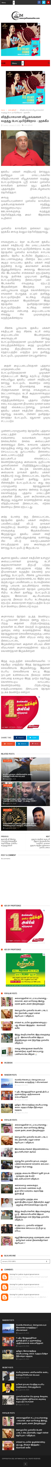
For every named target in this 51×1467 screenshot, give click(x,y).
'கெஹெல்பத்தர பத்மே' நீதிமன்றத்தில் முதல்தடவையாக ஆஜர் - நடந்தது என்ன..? (19, 800)
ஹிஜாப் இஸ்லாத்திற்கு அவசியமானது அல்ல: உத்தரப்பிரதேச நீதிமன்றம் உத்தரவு (31, 1107)
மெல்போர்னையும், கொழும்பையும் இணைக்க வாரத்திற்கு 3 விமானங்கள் (31, 1081)
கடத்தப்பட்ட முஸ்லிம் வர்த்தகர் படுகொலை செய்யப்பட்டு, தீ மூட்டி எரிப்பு (30, 1228)
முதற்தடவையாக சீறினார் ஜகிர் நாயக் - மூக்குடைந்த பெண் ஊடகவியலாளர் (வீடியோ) (32, 1176)
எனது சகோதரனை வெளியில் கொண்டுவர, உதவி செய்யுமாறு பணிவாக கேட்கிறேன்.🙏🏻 (29, 1051)
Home (3, 63)
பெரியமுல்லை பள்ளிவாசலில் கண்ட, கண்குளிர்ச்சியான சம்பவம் (18, 775)
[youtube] (48, 2)
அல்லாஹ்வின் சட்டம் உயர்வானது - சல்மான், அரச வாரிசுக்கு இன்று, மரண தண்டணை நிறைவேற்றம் (31, 1001)
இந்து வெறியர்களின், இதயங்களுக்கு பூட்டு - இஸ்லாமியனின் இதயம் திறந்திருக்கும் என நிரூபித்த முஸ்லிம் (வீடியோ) (32, 1038)
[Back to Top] (25, 1464)
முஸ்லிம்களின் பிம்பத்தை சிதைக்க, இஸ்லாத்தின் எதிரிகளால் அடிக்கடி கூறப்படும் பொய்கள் (32, 1399)
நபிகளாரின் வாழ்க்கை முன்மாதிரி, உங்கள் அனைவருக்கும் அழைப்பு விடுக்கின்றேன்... (20, 825)
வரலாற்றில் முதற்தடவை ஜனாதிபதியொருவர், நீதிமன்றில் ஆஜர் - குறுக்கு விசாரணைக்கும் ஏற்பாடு (32, 1202)
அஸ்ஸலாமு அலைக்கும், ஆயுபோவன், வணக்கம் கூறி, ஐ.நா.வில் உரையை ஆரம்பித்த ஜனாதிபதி (29, 1189)
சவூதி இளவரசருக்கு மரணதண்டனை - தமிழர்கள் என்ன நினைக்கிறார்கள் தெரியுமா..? (32, 1240)
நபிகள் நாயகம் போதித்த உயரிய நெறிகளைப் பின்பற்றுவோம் (30, 1385)
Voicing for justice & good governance (24, 1274)
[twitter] (43, 2)
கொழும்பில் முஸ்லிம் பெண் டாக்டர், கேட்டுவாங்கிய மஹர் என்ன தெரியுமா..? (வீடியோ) (31, 1013)
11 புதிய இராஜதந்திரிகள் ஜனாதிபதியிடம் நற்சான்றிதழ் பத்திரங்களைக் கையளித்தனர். (32, 1094)
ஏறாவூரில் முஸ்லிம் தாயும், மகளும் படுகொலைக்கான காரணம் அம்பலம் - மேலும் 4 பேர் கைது (32, 1164)
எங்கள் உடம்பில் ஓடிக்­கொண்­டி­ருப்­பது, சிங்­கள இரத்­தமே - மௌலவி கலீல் (31, 1025)
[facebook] (39, 2)
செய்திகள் (12, 110)
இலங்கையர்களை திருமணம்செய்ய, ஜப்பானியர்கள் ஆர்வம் (32, 1150)
